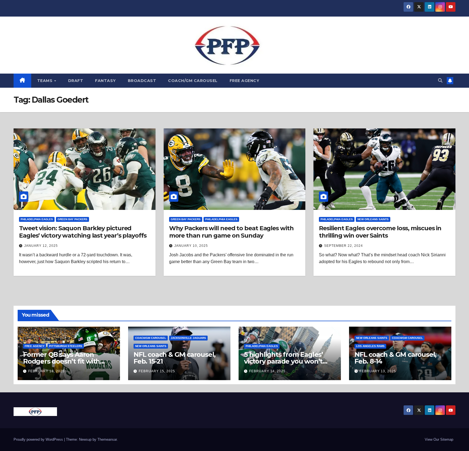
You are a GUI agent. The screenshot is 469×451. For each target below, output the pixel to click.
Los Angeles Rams (370, 346)
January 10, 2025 (191, 246)
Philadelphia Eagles (37, 219)
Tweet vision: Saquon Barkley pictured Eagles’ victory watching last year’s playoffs (83, 232)
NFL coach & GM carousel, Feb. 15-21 (175, 358)
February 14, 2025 (267, 371)
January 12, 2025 (41, 246)
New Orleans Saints (373, 219)
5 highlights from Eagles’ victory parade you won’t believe (283, 361)
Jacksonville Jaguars (188, 337)
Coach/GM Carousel (193, 80)
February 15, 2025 (157, 371)
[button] (440, 80)
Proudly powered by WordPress (39, 439)
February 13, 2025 (378, 371)
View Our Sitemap (439, 439)
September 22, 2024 (343, 246)
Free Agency (244, 80)
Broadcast (142, 80)
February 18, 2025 (46, 371)
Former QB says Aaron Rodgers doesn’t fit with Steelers (61, 361)
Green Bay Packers (72, 219)
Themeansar (107, 439)
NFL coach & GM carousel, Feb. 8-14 (395, 358)
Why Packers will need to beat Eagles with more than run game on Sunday (231, 232)
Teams (45, 80)
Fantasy (105, 80)
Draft (75, 80)
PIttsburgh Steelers (65, 346)
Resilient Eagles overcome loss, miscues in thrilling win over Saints (380, 232)
